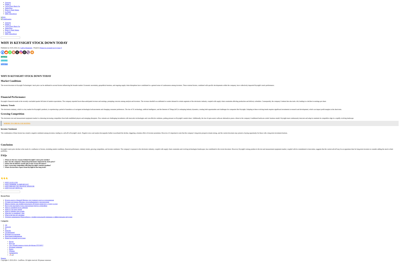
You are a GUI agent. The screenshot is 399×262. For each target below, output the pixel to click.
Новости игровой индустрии (50, 48)
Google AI (4, 64)
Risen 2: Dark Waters (12, 10)
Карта (11, 249)
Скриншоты (13, 253)
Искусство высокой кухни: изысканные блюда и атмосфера (26, 206)
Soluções (8, 231)
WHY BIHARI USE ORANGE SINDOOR (19, 186)
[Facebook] (2, 52)
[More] (32, 52)
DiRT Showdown (11, 14)
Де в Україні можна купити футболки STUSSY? (26, 245)
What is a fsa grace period (13, 209)
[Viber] (28, 52)
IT (6, 229)
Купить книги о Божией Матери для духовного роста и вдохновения (29, 200)
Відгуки (12, 243)
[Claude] (13, 52)
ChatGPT (4, 57)
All (6, 225)
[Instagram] (21, 52)
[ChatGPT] (24, 52)
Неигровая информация (13, 236)
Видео (11, 242)
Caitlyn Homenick (26, 48)
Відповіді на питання (12, 234)
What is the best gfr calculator (14, 215)
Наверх (3, 258)
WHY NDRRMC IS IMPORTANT (17, 184)
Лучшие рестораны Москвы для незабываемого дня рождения (27, 202)
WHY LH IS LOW (11, 182)
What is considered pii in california (16, 207)
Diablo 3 (8, 4)
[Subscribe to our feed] (3, 17)
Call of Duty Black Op (12, 6)
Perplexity (4, 61)
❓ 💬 (11, 255)
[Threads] (17, 52)
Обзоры (12, 251)
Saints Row (9, 8)
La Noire (8, 12)
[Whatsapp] (10, 52)
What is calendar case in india (14, 211)
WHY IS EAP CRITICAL (14, 188)
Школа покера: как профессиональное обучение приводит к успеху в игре (31, 204)
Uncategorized (10, 232)
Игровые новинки (15, 247)
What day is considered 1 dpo (14, 213)
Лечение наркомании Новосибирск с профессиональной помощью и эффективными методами (38, 217)
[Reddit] (6, 52)
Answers (8, 2)
